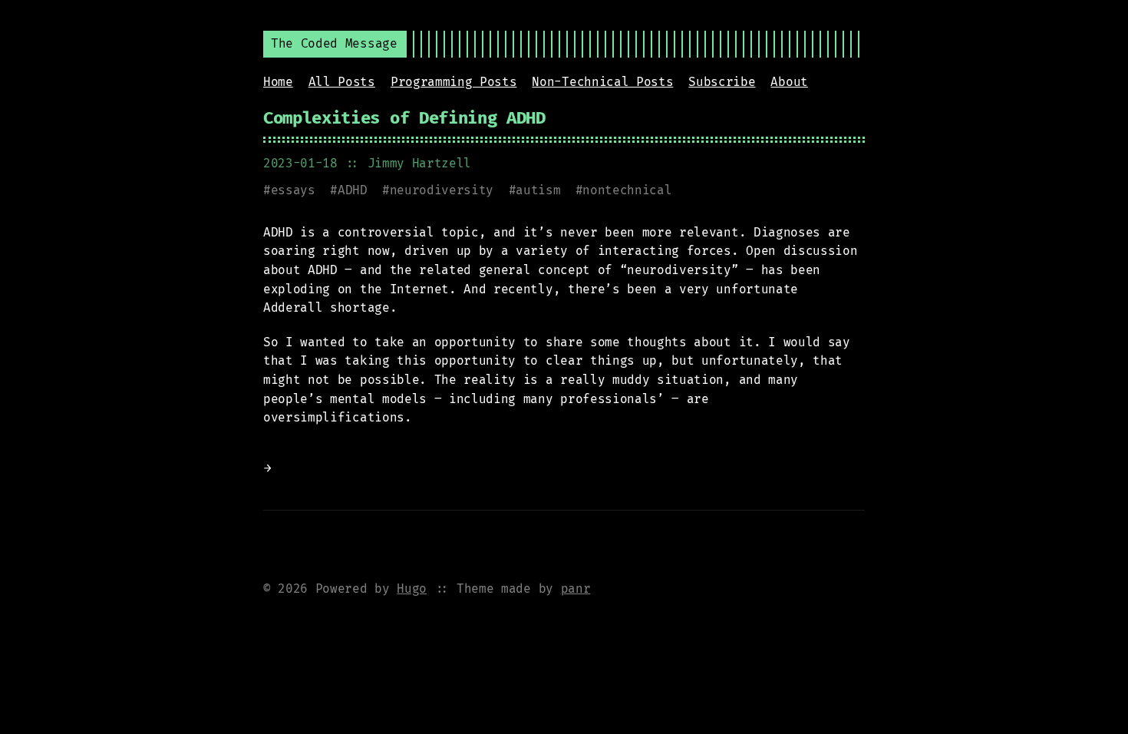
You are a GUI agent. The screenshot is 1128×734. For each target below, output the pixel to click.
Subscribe (721, 81)
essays (293, 190)
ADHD (353, 190)
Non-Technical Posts (602, 81)
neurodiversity (442, 190)
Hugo (412, 588)
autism (538, 190)
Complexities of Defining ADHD (404, 117)
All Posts (341, 81)
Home (278, 81)
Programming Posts (454, 81)
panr (576, 588)
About (788, 81)
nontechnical (626, 190)
